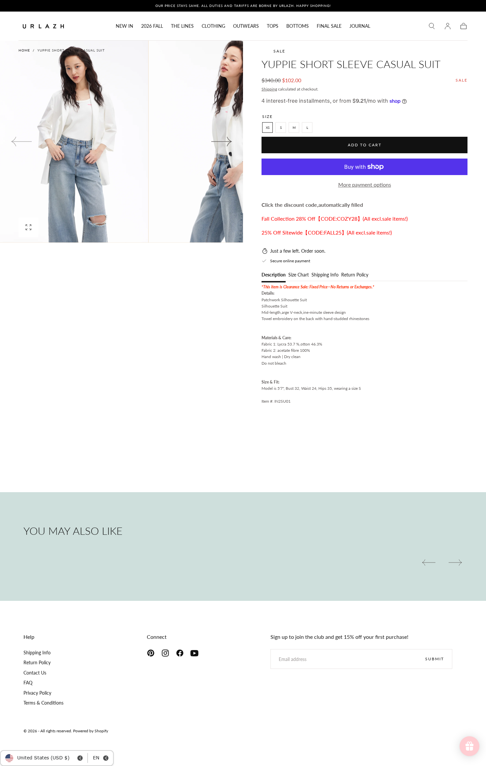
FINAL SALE (329, 26)
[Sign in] (448, 26)
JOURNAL (359, 26)
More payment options (364, 184)
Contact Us (34, 672)
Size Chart (298, 275)
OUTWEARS (246, 26)
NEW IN (124, 26)
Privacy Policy (37, 693)
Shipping (269, 89)
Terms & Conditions (43, 703)
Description (274, 275)
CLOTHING (213, 26)
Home (24, 50)
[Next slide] (221, 141)
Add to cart (365, 144)
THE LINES (182, 26)
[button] (432, 26)
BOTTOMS (297, 26)
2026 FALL (152, 26)
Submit (434, 658)
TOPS (272, 26)
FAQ (27, 682)
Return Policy (354, 275)
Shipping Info (325, 275)
